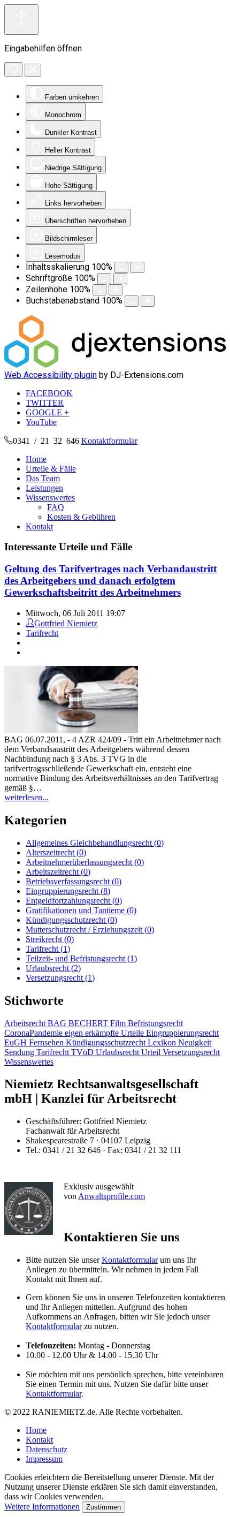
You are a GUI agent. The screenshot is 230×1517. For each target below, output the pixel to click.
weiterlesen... (26, 797)
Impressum (44, 1458)
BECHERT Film (98, 1023)
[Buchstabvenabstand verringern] (132, 301)
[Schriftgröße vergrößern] (120, 278)
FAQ (55, 507)
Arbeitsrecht (26, 1023)
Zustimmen (103, 1507)
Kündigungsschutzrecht (107, 1042)
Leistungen (44, 487)
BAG (58, 1023)
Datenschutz (46, 1449)
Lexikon (163, 1042)
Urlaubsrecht (118, 1052)
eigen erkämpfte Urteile (105, 1032)
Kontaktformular (109, 440)
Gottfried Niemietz (65, 623)
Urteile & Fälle (51, 468)
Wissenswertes (50, 497)
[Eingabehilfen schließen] (33, 70)
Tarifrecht (42, 633)
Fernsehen (47, 1042)
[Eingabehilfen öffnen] (21, 19)
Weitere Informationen (42, 1506)
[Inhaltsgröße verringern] (121, 267)
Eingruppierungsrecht (182, 1032)
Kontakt (39, 526)
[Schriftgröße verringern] (104, 278)
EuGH (16, 1042)
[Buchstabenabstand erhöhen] (148, 301)
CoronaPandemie (34, 1032)
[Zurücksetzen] (13, 69)
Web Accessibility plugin (50, 375)
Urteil (152, 1052)
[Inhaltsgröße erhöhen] (137, 267)
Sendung (20, 1052)
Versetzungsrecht (191, 1052)
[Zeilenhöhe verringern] (99, 289)
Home (36, 459)
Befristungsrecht (155, 1023)
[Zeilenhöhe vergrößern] (115, 289)
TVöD (83, 1052)
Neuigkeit (194, 1042)
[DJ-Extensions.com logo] (115, 365)
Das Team (43, 478)
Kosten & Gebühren (81, 516)
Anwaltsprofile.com (111, 1196)
